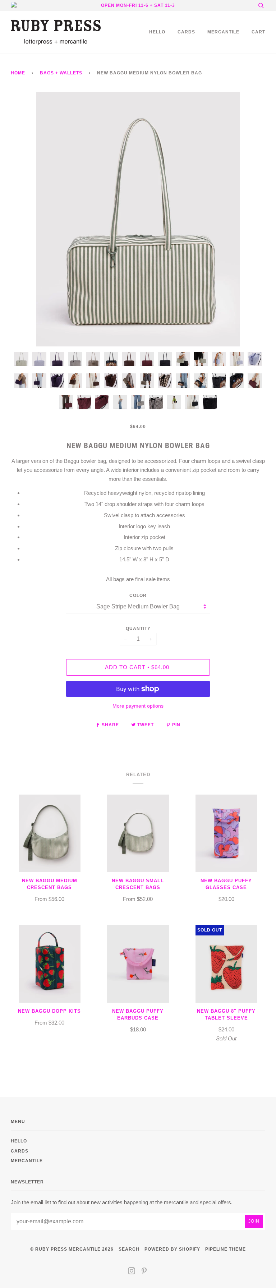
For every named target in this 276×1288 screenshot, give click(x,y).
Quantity (138, 628)
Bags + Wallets (61, 72)
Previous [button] (23, 219)
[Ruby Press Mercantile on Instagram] (131, 1272)
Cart (258, 31)
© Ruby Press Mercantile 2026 (72, 1249)
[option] (138, 219)
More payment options (138, 706)
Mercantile (223, 31)
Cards (186, 31)
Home (18, 72)
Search (129, 1249)
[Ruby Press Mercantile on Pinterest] (144, 1272)
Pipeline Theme (225, 1249)
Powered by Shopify (172, 1249)
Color (138, 595)
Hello (157, 31)
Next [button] (252, 219)
